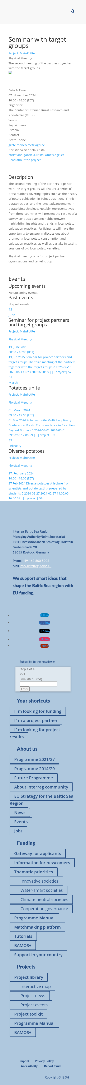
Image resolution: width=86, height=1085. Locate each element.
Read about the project (25, 160)
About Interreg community (41, 787)
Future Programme (33, 778)
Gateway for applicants (37, 853)
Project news (32, 995)
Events (21, 821)
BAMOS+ (22, 945)
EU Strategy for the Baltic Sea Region (41, 799)
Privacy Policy (44, 1061)
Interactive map (35, 986)
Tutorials (23, 936)
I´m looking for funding (37, 711)
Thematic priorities (33, 872)
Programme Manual (34, 918)
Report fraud (52, 1066)
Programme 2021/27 (34, 759)
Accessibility (29, 1066)
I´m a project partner (36, 720)
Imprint (24, 1061)
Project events (34, 1005)
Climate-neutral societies (44, 899)
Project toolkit (28, 1014)
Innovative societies (39, 881)
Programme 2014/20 (34, 768)
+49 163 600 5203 (35, 560)
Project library (28, 977)
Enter (24, 689)
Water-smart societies (41, 890)
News (19, 812)
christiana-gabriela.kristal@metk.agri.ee (36, 155)
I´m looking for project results (35, 733)
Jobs (18, 831)
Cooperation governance (44, 908)
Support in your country (38, 954)
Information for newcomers (42, 862)
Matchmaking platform (37, 927)
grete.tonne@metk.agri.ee (27, 145)
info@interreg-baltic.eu (35, 566)
